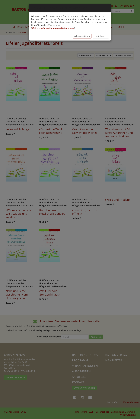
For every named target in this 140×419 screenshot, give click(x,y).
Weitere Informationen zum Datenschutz (53, 28)
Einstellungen (100, 36)
